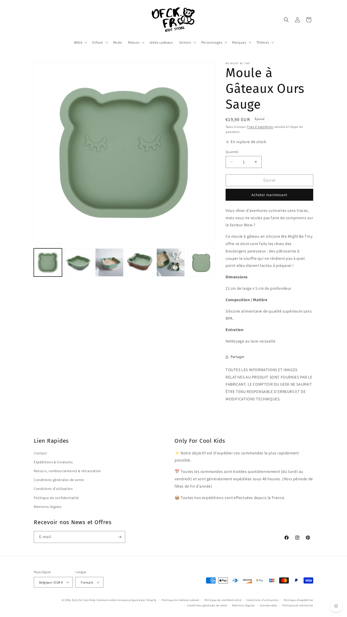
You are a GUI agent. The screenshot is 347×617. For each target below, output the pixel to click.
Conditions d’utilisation (262, 600)
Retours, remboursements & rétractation (67, 471)
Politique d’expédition (298, 600)
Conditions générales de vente (59, 479)
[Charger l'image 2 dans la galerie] (79, 262)
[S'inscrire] (119, 537)
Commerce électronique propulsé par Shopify (126, 600)
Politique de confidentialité (56, 497)
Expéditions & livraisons (53, 462)
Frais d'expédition (260, 127)
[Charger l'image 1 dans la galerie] (48, 262)
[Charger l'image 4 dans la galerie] (140, 262)
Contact (40, 453)
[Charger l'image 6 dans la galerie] (201, 262)
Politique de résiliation (297, 605)
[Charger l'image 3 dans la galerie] (109, 262)
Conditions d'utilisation (53, 488)
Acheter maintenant (269, 194)
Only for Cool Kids (84, 600)
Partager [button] (238, 356)
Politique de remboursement (180, 600)
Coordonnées (268, 605)
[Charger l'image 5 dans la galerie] (170, 262)
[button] (80, 42)
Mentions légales (48, 506)
